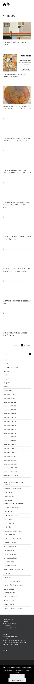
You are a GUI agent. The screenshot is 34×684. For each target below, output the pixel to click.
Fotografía (7, 379)
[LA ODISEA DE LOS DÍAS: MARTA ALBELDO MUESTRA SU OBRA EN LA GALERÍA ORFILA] (17, 191)
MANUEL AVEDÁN (9, 500)
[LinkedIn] (5, 655)
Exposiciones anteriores (11, 367)
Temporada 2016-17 (10, 437)
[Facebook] (3, 655)
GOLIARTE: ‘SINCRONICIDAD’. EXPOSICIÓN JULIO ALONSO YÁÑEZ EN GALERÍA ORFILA (17, 107)
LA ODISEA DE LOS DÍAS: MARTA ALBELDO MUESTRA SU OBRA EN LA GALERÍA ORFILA (17, 204)
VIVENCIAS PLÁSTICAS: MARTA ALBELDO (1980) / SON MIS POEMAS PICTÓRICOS (16, 270)
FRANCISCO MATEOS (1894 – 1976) (14, 570)
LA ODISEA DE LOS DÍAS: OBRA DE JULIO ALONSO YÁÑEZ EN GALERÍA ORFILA (16, 139)
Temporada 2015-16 (10, 433)
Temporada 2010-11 (10, 414)
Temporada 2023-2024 (10, 464)
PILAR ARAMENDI (9, 492)
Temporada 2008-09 (10, 406)
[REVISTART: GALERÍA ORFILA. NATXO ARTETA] (17, 30)
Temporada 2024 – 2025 (11, 468)
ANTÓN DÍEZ (7, 527)
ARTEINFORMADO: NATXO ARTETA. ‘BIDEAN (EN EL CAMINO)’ (14, 75)
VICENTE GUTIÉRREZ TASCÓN (12, 539)
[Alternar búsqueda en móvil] (27, 3)
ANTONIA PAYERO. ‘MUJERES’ (13, 581)
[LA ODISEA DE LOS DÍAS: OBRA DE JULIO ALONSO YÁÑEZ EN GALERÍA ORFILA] (17, 127)
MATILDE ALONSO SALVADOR (13, 488)
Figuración (7, 371)
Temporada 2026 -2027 (11, 476)
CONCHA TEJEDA (9, 604)
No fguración (7, 383)
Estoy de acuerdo (17, 675)
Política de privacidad (17, 680)
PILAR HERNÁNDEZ (9, 535)
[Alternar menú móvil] (30, 3)
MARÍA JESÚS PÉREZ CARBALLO (13, 585)
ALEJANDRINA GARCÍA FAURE (13, 531)
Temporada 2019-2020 (10, 448)
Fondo (5, 375)
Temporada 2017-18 (10, 441)
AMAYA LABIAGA (9, 550)
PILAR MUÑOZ (8, 574)
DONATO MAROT (9, 562)
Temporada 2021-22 (10, 456)
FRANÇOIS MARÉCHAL (10, 558)
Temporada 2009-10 (10, 410)
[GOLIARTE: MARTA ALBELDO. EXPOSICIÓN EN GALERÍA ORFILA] (17, 225)
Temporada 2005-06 (10, 394)
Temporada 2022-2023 (10, 460)
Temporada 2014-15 (10, 429)
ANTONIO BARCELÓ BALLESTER (13, 504)
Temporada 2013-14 (10, 425)
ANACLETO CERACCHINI (11, 515)
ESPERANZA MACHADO (11, 554)
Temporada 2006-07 (10, 398)
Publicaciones (8, 390)
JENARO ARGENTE (9, 496)
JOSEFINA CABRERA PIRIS (11, 508)
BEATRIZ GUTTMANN (10, 543)
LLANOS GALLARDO (10, 546)
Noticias (6, 387)
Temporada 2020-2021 (10, 452)
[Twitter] (10, 655)
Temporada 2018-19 (10, 445)
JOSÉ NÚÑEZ (7, 577)
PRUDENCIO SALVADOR (11, 597)
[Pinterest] (7, 655)
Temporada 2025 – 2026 (11, 472)
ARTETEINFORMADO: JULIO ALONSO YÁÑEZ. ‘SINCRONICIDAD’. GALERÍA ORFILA (17, 171)
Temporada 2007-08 (10, 402)
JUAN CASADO (8, 512)
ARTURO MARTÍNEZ (10, 566)
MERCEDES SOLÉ (9, 601)
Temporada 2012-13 (10, 421)
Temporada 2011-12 (10, 417)
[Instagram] (14, 655)
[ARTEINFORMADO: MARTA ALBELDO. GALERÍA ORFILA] (17, 321)
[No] (32, 674)
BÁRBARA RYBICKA (9, 593)
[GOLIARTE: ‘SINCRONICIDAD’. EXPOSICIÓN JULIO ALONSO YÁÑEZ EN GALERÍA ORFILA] (17, 94)
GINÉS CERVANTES (9, 519)
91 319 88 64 (7, 626)
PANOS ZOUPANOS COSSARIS (13, 608)
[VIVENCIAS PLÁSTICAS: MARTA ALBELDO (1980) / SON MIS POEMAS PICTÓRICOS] (17, 257)
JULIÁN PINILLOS (9, 589)
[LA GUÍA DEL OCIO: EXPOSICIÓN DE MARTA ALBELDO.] (17, 289)
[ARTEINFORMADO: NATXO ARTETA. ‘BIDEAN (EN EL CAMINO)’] (17, 62)
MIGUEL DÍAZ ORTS (9, 523)
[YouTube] (12, 655)
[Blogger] (17, 655)
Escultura (6, 363)
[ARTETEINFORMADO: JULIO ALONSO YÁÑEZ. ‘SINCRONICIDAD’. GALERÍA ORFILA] (17, 159)
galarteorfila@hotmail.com (10, 628)
